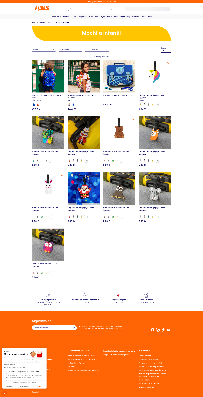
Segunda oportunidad (129, 17)
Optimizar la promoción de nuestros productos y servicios (23, 374)
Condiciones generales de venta (152, 370)
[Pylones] (42, 8)
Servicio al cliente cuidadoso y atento (119, 351)
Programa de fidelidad (148, 359)
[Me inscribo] (74, 327)
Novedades (93, 17)
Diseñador (72, 366)
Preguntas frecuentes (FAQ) (151, 363)
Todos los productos (60, 17)
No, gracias (9, 386)
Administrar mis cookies (149, 383)
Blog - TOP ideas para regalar (116, 354)
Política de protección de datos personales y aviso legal (152, 375)
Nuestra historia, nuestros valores (82, 356)
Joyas (102, 17)
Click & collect (145, 356)
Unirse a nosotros (146, 387)
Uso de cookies (145, 380)
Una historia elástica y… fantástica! (82, 359)
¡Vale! (39, 386)
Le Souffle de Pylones (77, 363)
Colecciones (146, 17)
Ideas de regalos (78, 17)
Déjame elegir (24, 386)
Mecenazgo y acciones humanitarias (83, 370)
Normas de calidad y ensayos (151, 366)
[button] (4, 393)
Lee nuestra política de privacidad (14, 367)
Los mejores (112, 17)
